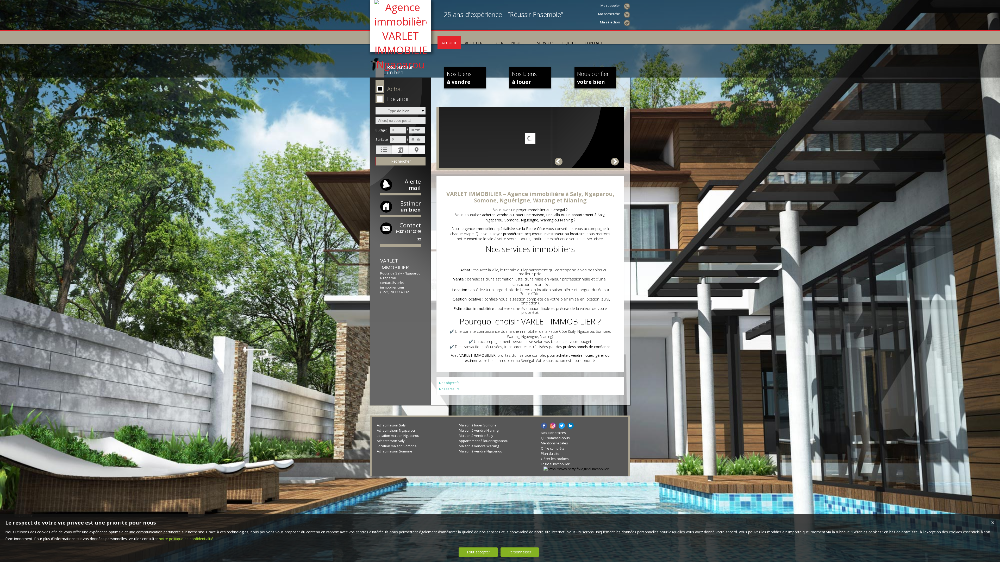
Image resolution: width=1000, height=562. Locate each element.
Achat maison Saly (391, 425)
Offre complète (553, 448)
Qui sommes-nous (555, 438)
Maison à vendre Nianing (478, 430)
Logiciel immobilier (555, 464)
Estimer (410, 206)
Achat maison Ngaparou (396, 430)
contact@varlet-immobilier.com (392, 285)
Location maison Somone (397, 446)
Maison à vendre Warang (479, 446)
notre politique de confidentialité (186, 538)
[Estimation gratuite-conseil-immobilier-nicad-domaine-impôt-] (529, 37)
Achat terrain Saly (391, 440)
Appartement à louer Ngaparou (483, 440)
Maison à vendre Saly (476, 435)
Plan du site (550, 453)
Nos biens (459, 77)
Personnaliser (519, 552)
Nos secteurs (449, 389)
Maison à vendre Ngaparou (480, 451)
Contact (408, 231)
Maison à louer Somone (478, 425)
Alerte (413, 184)
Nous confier (593, 77)
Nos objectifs (449, 382)
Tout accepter (478, 552)
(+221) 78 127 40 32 (394, 292)
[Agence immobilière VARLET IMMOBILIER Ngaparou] (400, 64)
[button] (400, 89)
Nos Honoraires (553, 432)
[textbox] (401, 120)
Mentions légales (554, 443)
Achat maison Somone (394, 451)
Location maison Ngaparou (398, 435)
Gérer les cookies (555, 458)
